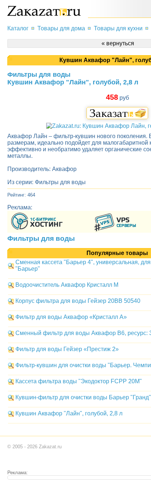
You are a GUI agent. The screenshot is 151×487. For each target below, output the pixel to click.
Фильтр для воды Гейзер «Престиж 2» (67, 349)
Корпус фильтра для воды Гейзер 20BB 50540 (77, 301)
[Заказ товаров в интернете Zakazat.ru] (44, 14)
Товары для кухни (118, 28)
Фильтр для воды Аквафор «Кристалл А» (71, 317)
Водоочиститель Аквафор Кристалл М (66, 285)
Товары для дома (61, 28)
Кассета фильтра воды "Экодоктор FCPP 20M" (78, 381)
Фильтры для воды (41, 238)
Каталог (18, 28)
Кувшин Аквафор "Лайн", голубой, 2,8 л (68, 413)
